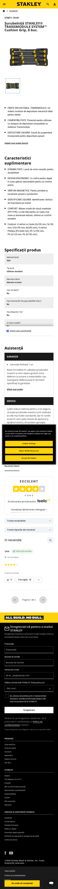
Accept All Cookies (29, 458)
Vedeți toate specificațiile (20, 331)
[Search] (47, 4)
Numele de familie (12, 657)
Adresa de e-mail (12, 670)
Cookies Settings (29, 444)
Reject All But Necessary (29, 451)
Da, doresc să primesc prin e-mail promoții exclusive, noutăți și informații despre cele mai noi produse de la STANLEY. (28, 699)
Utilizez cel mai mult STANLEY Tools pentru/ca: (25, 682)
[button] (5, 853)
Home (3, 11)
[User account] (54, 4)
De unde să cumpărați (22, 883)
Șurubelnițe (13, 11)
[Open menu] (4, 4)
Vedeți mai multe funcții (16, 143)
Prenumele (9, 644)
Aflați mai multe (15, 389)
